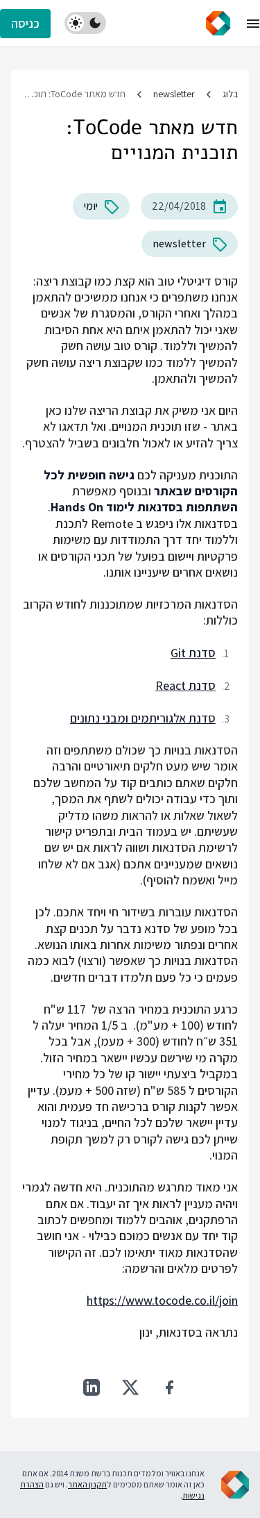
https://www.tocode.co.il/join (162, 1300)
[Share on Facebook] (169, 1387)
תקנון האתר (87, 1484)
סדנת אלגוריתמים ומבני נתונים (143, 718)
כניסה (25, 23)
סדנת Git (193, 653)
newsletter (174, 94)
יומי (91, 206)
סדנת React (185, 685)
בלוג (230, 94)
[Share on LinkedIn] (91, 1387)
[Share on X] (130, 1387)
